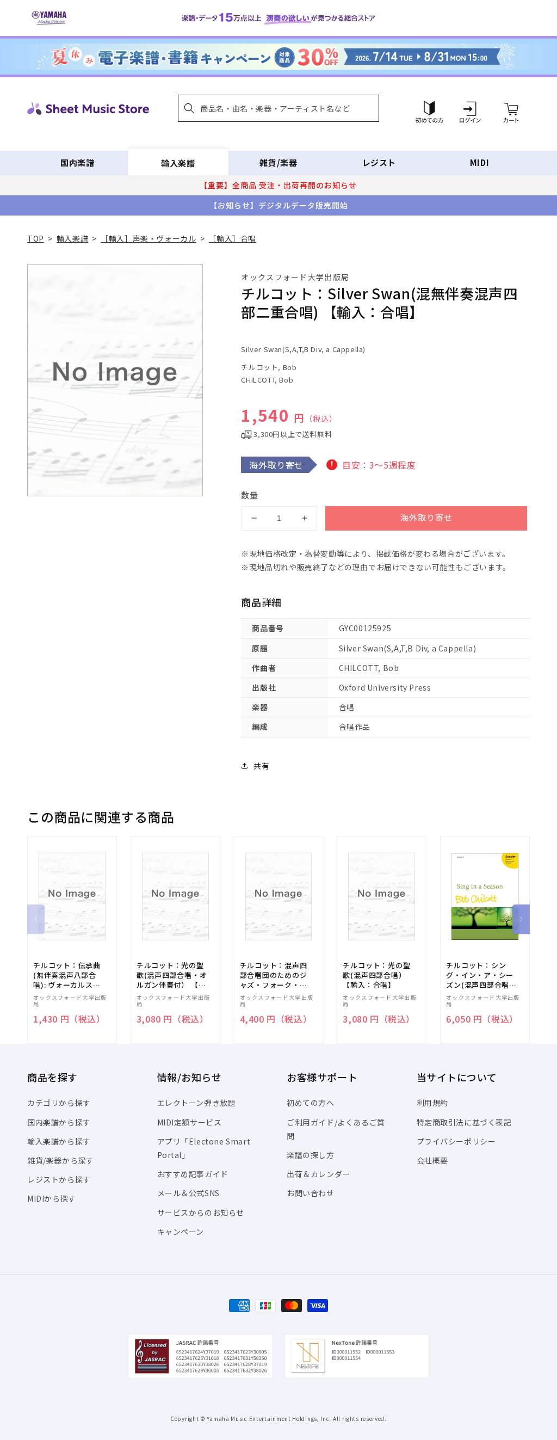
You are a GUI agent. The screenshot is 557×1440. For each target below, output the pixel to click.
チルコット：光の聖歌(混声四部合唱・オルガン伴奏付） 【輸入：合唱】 (172, 975)
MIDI (479, 162)
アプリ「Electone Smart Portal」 (204, 1148)
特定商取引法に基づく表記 (464, 1122)
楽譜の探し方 (311, 1154)
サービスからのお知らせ (201, 1212)
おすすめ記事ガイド (192, 1173)
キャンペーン (181, 1231)
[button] (278, 108)
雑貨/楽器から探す (60, 1160)
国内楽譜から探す (59, 1122)
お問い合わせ (311, 1192)
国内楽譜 (77, 162)
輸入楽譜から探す (59, 1141)
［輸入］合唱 (232, 238)
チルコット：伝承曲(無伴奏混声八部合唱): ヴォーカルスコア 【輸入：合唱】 (67, 975)
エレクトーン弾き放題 (196, 1102)
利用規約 (432, 1102)
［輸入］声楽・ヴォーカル (148, 238)
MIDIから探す (51, 1198)
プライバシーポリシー (456, 1141)
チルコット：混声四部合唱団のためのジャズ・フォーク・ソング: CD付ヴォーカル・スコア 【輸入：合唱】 (275, 975)
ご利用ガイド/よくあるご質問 (336, 1129)
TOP (35, 238)
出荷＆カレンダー (318, 1173)
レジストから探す (59, 1179)
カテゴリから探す (59, 1102)
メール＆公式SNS (188, 1192)
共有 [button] (261, 765)
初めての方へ (311, 1102)
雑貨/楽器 (278, 162)
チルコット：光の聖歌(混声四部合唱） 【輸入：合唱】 (376, 975)
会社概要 (432, 1160)
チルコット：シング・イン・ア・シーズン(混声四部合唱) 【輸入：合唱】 (479, 975)
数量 (249, 495)
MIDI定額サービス (189, 1122)
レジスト (379, 162)
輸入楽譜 (178, 162)
